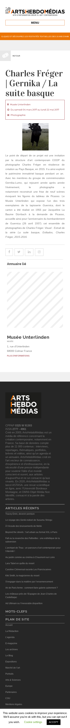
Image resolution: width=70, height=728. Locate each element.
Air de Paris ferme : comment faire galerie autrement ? (31, 588)
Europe (9, 686)
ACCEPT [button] (53, 722)
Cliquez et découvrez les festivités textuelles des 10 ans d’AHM (35, 36)
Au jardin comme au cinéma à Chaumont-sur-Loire (30, 557)
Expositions (11, 661)
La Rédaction (11, 631)
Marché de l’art (12, 667)
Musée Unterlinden (28, 337)
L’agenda (10, 637)
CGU (7, 698)
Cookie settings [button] (33, 722)
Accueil (9, 625)
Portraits (9, 674)
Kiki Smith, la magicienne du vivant (22, 575)
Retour (16, 56)
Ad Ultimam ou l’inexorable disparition (24, 603)
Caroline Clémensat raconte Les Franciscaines (28, 569)
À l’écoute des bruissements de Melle (23, 526)
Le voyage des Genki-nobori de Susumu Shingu (28, 520)
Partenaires (11, 692)
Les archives (11, 649)
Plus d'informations (18, 356)
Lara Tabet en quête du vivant (19, 563)
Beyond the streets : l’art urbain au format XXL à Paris (31, 532)
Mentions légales (13, 704)
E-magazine (11, 643)
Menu (35, 22)
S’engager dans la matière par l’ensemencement (29, 581)
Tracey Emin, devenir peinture (20, 514)
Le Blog (9, 655)
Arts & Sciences (13, 680)
